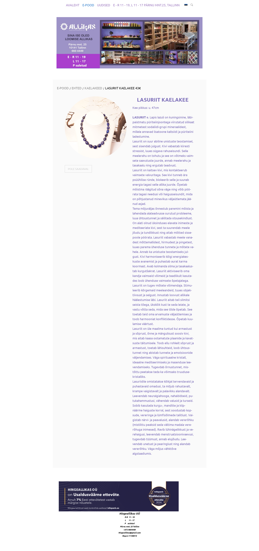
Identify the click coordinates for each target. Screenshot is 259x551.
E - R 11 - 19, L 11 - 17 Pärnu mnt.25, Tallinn (146, 5)
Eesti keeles (186, 5)
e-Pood (88, 5)
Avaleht (72, 5)
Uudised (103, 5)
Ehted (77, 88)
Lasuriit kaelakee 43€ (123, 88)
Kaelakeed (93, 88)
